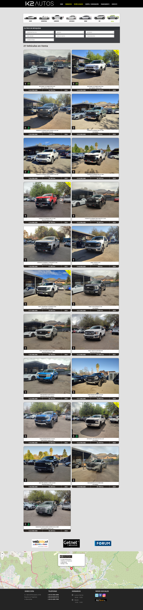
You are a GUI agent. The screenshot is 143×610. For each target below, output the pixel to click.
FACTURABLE (95, 132)
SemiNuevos (68, 4)
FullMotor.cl (140, 588)
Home (61, 4)
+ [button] (2, 553)
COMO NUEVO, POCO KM (47, 132)
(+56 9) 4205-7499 (53, 599)
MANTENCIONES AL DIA (95, 176)
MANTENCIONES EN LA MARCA (47, 396)
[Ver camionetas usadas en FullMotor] (101, 600)
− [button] (2, 556)
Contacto (114, 4)
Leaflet (136, 588)
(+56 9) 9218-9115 (53, 597)
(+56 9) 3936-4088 (53, 595)
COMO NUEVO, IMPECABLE (47, 308)
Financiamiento (105, 4)
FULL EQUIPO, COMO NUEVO (95, 396)
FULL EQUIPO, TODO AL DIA (47, 88)
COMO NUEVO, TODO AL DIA (47, 440)
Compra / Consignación (92, 4)
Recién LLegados (78, 4)
